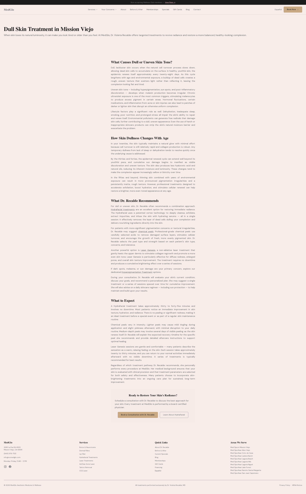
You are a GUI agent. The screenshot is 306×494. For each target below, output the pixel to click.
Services (91, 9)
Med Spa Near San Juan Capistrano (244, 473)
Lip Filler (82, 454)
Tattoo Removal (85, 467)
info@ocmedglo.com (12, 457)
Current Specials (161, 454)
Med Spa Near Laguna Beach (241, 459)
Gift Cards (177, 9)
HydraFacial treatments (123, 209)
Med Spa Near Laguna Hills (240, 462)
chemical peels (146, 231)
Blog (188, 9)
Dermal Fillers (84, 451)
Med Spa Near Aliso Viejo (240, 450)
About (123, 9)
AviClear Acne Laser (87, 464)
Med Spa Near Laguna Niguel (241, 464)
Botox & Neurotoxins (87, 447)
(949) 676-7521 (10, 453)
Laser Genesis (148, 250)
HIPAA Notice (297, 485)
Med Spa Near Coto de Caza (241, 453)
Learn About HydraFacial (174, 415)
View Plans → (170, 2)
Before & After (136, 9)
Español (278, 9)
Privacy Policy (284, 485)
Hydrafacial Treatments (88, 457)
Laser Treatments (86, 461)
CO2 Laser (83, 471)
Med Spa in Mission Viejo (240, 447)
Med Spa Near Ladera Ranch (241, 456)
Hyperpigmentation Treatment (137, 272)
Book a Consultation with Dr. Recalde (138, 415)
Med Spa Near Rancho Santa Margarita (245, 470)
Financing (158, 467)
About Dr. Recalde (162, 447)
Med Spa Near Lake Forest (240, 467)
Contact (197, 9)
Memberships (152, 9)
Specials (165, 9)
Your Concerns (107, 9)
